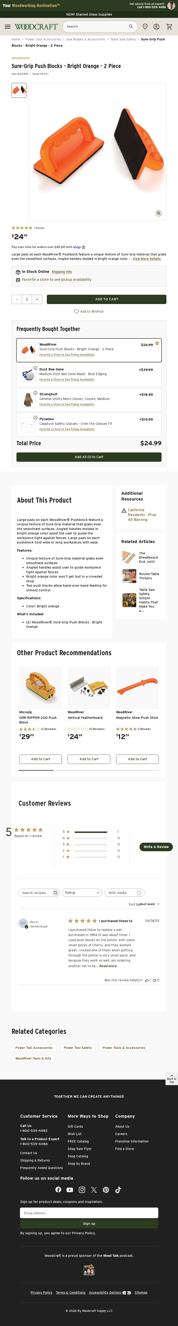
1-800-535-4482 (34, 1131)
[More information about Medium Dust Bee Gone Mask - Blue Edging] (35, 368)
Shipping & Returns (35, 1160)
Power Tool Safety (78, 1048)
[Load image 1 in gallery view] (19, 90)
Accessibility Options (105, 1292)
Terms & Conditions (71, 1292)
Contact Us (28, 1153)
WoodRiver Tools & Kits (33, 1058)
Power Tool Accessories (43, 39)
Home (16, 39)
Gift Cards (75, 1126)
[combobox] (82, 893)
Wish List (75, 1134)
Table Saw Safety (123, 39)
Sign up (89, 1223)
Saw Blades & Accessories (85, 39)
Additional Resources (132, 496)
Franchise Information (132, 1141)
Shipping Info (62, 272)
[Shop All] (7, 26)
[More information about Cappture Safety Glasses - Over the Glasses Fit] (35, 417)
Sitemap (141, 1292)
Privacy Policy (83, 1233)
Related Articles (138, 541)
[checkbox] (89, 350)
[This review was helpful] (147, 980)
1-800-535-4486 (34, 1144)
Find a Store (124, 1149)
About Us (122, 1126)
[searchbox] (35, 893)
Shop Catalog (78, 1156)
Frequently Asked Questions (41, 1168)
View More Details (147, 259)
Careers (121, 1134)
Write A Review (156, 847)
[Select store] (145, 26)
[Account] (156, 27)
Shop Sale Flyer (80, 1149)
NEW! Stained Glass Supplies (89, 14)
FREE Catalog (78, 1141)
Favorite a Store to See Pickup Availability (67, 354)
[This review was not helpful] (154, 980)
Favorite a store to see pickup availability (57, 279)
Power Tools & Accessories (124, 1048)
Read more (108, 966)
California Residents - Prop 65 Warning (142, 515)
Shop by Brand (79, 1164)
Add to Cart (40, 759)
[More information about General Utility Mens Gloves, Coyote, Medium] (35, 392)
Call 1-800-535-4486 (151, 7)
